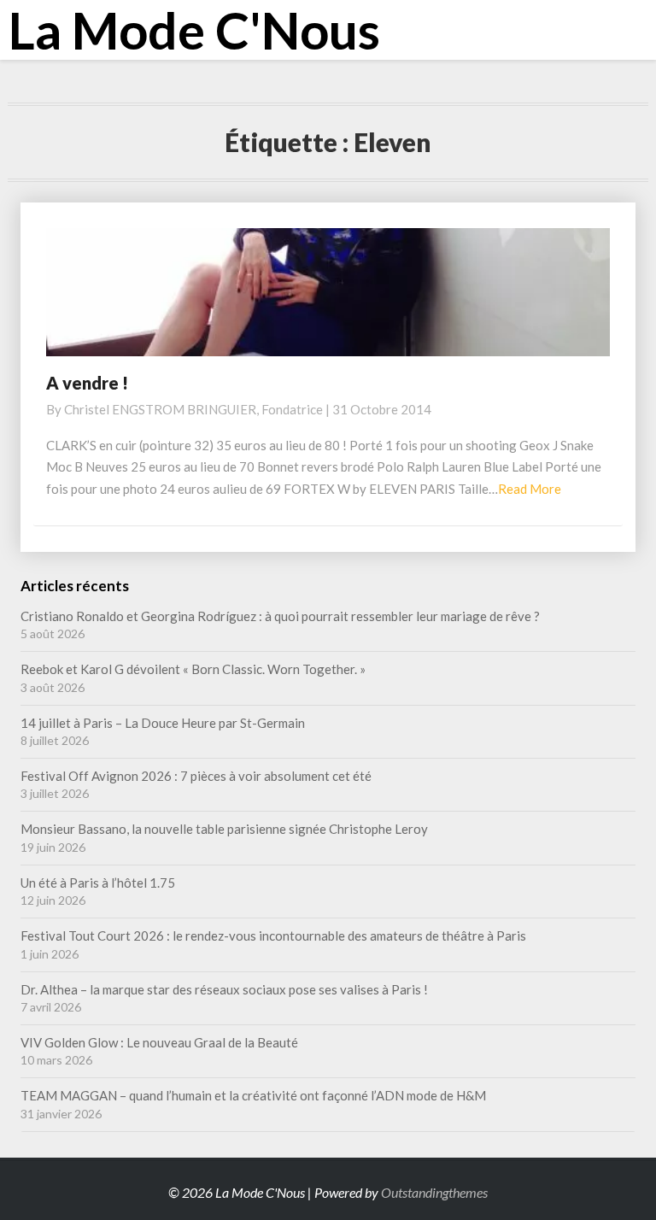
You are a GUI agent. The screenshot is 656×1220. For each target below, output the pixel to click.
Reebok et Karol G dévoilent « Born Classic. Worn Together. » (193, 669)
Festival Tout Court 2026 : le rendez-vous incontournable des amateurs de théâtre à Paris (273, 935)
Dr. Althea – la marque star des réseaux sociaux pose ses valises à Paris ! (225, 989)
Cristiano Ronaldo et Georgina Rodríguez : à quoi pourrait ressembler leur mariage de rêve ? (280, 616)
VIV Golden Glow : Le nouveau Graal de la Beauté (159, 1042)
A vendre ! (87, 382)
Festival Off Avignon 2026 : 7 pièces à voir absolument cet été (196, 775)
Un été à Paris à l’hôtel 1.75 (97, 882)
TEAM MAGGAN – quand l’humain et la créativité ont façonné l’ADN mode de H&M (253, 1095)
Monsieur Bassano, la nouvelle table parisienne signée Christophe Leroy (224, 828)
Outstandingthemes (434, 1192)
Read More (529, 488)
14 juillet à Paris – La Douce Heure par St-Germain (162, 722)
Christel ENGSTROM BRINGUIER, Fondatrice (193, 409)
